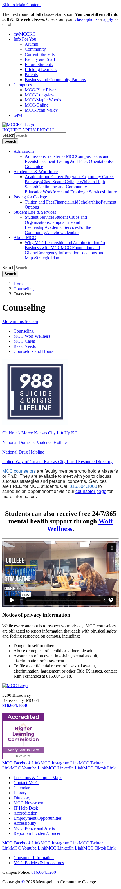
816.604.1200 (43, 872)
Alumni (31, 44)
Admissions (24, 151)
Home (19, 283)
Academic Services (61, 227)
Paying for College (30, 196)
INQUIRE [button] (12, 129)
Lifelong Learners (41, 69)
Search (8, 135)
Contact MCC (26, 782)
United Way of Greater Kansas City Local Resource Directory (57, 461)
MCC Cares (24, 341)
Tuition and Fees (39, 202)
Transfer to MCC (61, 156)
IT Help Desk (26, 808)
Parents (31, 74)
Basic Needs (25, 346)
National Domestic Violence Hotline (34, 442)
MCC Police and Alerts (34, 828)
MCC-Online (36, 105)
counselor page (90, 491)
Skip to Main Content (21, 4)
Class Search (53, 181)
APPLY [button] (29, 129)
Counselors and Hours (33, 351)
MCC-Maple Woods (43, 100)
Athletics (54, 232)
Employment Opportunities (38, 818)
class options (86, 19)
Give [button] (18, 115)
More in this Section (20, 321)
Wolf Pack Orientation (89, 161)
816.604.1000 (14, 705)
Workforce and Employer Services (73, 191)
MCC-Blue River (40, 89)
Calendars (70, 232)
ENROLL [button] (46, 129)
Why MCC (35, 242)
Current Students (40, 54)
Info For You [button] (25, 39)
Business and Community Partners (55, 79)
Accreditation (25, 813)
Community (35, 49)
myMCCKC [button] (25, 34)
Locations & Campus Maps (38, 777)
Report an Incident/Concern (38, 833)
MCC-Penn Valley (41, 110)
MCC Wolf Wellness (32, 336)
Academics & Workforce (36, 171)
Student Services (39, 217)
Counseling (24, 288)
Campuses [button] (23, 84)
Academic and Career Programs (53, 176)
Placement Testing (53, 161)
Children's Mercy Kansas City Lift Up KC (40, 432)
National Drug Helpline (23, 452)
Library (110, 191)
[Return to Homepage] (15, 685)
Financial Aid (66, 202)
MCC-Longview (40, 94)
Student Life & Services (35, 212)
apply (108, 19)
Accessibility (25, 823)
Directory (22, 797)
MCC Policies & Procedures (39, 862)
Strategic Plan (47, 257)
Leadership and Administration (72, 242)
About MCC (25, 237)
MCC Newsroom (29, 802)
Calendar (22, 787)
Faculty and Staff (40, 59)
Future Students (39, 64)
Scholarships (89, 202)
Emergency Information (58, 252)
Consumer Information (34, 857)
